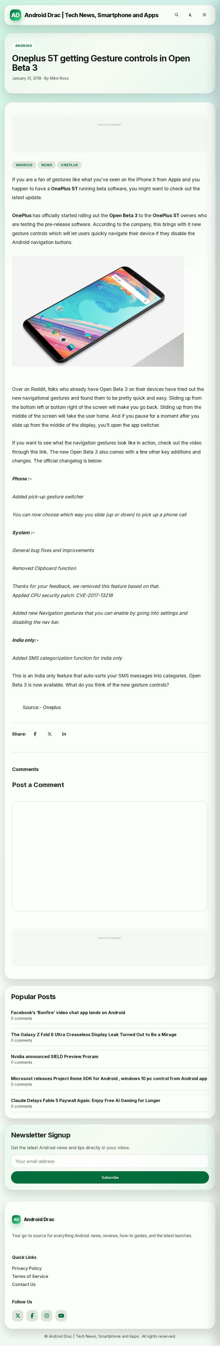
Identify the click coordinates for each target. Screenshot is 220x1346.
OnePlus (69, 165)
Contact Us (24, 1284)
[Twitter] (17, 1315)
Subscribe (110, 1178)
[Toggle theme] (190, 15)
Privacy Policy (27, 1268)
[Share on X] (49, 734)
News (46, 165)
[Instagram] (46, 1315)
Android (24, 165)
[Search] (176, 15)
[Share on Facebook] (35, 734)
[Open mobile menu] (204, 15)
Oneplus (52, 707)
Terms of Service (30, 1276)
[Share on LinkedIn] (64, 734)
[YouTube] (61, 1315)
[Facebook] (32, 1315)
